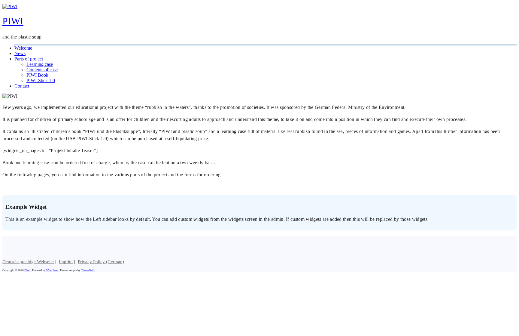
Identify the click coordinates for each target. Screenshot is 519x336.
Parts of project (28, 58)
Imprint (66, 261)
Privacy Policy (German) (101, 261)
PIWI (12, 21)
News (20, 53)
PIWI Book (37, 75)
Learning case (39, 64)
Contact (21, 85)
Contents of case (42, 69)
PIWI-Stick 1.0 (40, 80)
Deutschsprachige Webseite (28, 261)
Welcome (23, 48)
